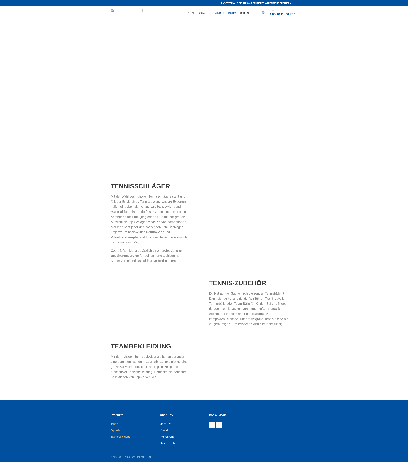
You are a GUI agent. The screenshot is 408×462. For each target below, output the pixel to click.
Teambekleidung (224, 13)
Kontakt (245, 13)
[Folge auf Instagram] (117, 3)
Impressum (167, 436)
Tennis (189, 13)
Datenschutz (167, 443)
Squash (202, 13)
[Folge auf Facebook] (111, 3)
